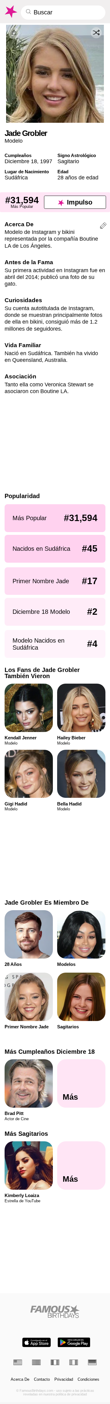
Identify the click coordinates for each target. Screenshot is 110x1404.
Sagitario (68, 161)
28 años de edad (77, 177)
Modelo (14, 140)
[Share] (14, 33)
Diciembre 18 (21, 161)
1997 (46, 161)
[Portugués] (36, 1362)
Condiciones (88, 1379)
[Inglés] (17, 1362)
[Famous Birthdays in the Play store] (74, 1342)
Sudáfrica (16, 177)
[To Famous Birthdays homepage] (10, 11)
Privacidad (63, 1379)
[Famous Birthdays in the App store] (36, 1342)
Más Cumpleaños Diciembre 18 (50, 1051)
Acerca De (20, 1379)
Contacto (42, 1379)
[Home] (55, 1311)
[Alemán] (92, 1362)
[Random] (96, 32)
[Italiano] (73, 1362)
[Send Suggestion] (103, 226)
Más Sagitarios (26, 1133)
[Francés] (55, 1362)
